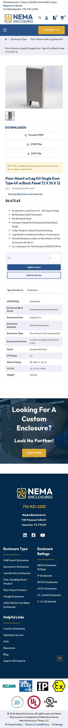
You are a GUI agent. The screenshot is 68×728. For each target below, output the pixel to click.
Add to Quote (34, 275)
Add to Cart (34, 267)
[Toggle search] (39, 17)
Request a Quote (12, 5)
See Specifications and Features (25, 194)
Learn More (34, 452)
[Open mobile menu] (5, 30)
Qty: (9, 257)
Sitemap (57, 724)
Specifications (15, 290)
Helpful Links (13, 617)
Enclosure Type (19, 39)
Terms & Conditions (37, 724)
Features (32, 290)
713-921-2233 (30, 9)
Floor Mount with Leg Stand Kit (47, 39)
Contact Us (51, 29)
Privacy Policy (13, 724)
